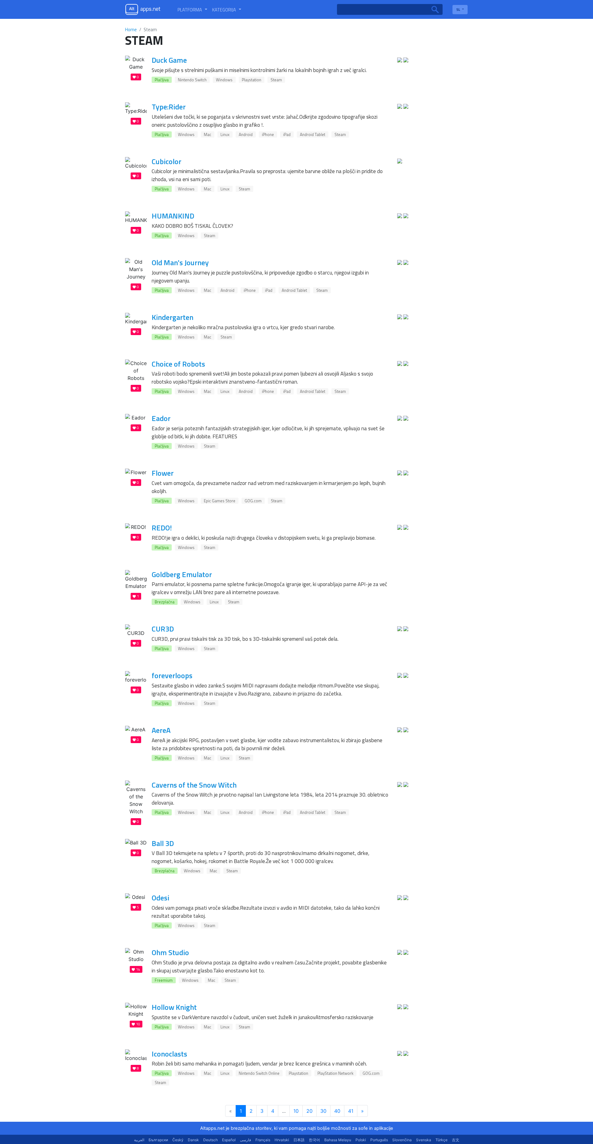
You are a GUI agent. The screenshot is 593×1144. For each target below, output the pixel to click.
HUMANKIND (173, 215)
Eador (161, 418)
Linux (225, 134)
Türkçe (441, 1140)
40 (337, 1111)
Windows (224, 80)
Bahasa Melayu (337, 1140)
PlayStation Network (335, 1073)
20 (309, 1111)
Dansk (193, 1140)
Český (177, 1140)
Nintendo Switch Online (259, 1073)
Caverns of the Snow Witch (194, 784)
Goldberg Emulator (182, 574)
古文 (455, 1140)
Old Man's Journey (180, 262)
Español (229, 1140)
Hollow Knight (174, 1007)
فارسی (245, 1140)
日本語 (299, 1140)
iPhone (268, 134)
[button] (192, 9)
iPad (287, 134)
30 (323, 1111)
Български (158, 1140)
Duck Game (169, 60)
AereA (161, 730)
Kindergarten (172, 317)
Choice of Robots (178, 363)
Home (131, 29)
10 (296, 1111)
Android (246, 134)
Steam (276, 80)
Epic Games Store (219, 501)
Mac (207, 134)
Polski (360, 1140)
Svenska (423, 1140)
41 (350, 1111)
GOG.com (253, 501)
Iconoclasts (169, 1053)
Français (262, 1140)
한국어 (314, 1140)
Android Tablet (312, 134)
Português (379, 1140)
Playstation (251, 80)
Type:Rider (169, 106)
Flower (163, 472)
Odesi (160, 897)
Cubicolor (166, 161)
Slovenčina (402, 1140)
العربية (139, 1140)
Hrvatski (282, 1140)
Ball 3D (163, 843)
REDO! (162, 527)
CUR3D (163, 628)
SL (458, 9)
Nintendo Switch (192, 80)
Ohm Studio (170, 952)
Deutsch (210, 1140)
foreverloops (172, 675)
